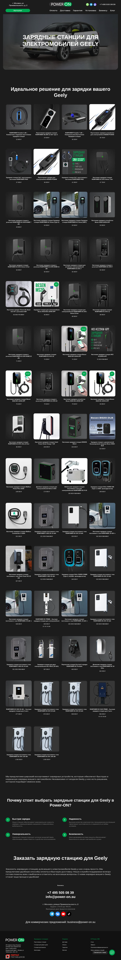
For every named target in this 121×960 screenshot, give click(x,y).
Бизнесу (103, 11)
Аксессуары (37, 950)
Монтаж (64, 950)
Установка (90, 11)
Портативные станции (40, 942)
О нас (92, 942)
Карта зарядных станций (97, 950)
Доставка (65, 11)
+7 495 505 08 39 (107, 4)
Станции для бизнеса (40, 947)
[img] (69, 914)
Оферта (93, 944)
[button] (18, 10)
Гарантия (77, 11)
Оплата (53, 11)
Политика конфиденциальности (99, 947)
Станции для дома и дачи (41, 944)
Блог (112, 11)
